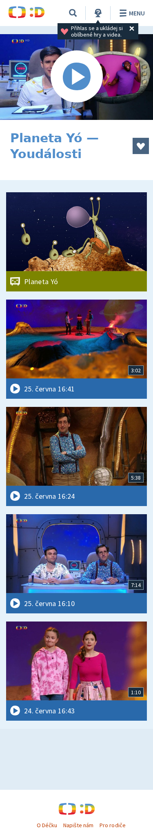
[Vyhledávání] (73, 13)
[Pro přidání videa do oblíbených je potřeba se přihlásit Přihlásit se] (141, 146)
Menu (137, 13)
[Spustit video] (76, 77)
